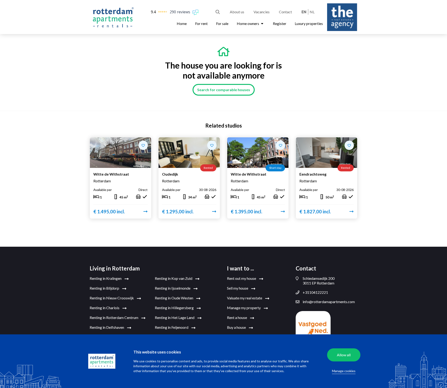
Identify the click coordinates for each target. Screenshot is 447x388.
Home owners (248, 23)
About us (237, 12)
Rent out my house (242, 278)
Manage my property (244, 307)
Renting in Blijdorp (105, 288)
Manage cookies (344, 371)
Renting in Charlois (105, 307)
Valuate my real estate (245, 298)
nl (312, 12)
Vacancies (262, 12)
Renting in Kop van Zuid (174, 278)
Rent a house (237, 317)
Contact (285, 12)
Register (279, 23)
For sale (222, 23)
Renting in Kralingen (106, 278)
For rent (201, 23)
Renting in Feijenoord (172, 327)
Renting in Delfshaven (107, 327)
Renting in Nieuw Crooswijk (112, 298)
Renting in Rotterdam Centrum (114, 317)
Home (182, 23)
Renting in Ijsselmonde (173, 288)
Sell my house (238, 288)
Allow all (344, 355)
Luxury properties (309, 23)
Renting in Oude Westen (174, 298)
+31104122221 (315, 292)
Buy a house (237, 327)
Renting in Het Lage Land (175, 317)
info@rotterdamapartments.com (329, 301)
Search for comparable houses (223, 89)
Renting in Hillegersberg (174, 307)
